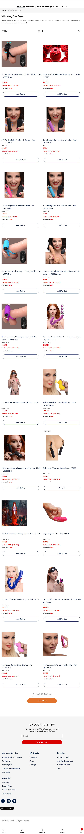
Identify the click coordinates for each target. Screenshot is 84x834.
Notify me (62, 488)
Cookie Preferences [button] (9, 790)
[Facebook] (3, 801)
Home (4, 10)
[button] (39, 31)
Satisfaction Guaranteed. (60, 6)
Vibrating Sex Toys (14, 10)
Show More (42, 701)
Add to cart (21, 94)
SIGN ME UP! (42, 742)
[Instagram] (9, 801)
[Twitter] (14, 801)
